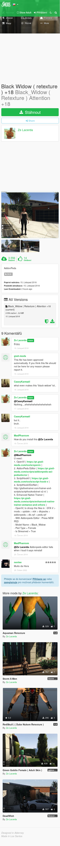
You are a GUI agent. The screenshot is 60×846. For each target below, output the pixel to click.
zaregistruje (10, 582)
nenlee (18, 562)
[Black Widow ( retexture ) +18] (30, 214)
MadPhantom (21, 435)
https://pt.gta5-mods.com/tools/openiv (29, 463)
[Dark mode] (50, 12)
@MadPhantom (22, 455)
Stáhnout (32, 112)
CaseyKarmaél (22, 381)
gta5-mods (20, 356)
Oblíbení (27, 260)
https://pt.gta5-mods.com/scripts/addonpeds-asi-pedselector (34, 472)
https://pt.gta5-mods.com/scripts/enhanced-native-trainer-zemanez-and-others (34, 501)
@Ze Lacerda (45, 439)
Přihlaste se (39, 579)
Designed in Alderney (12, 832)
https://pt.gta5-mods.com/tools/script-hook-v (31, 480)
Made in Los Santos (11, 836)
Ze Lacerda (25, 130)
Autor (30, 340)
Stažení (11, 260)
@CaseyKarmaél (23, 401)
